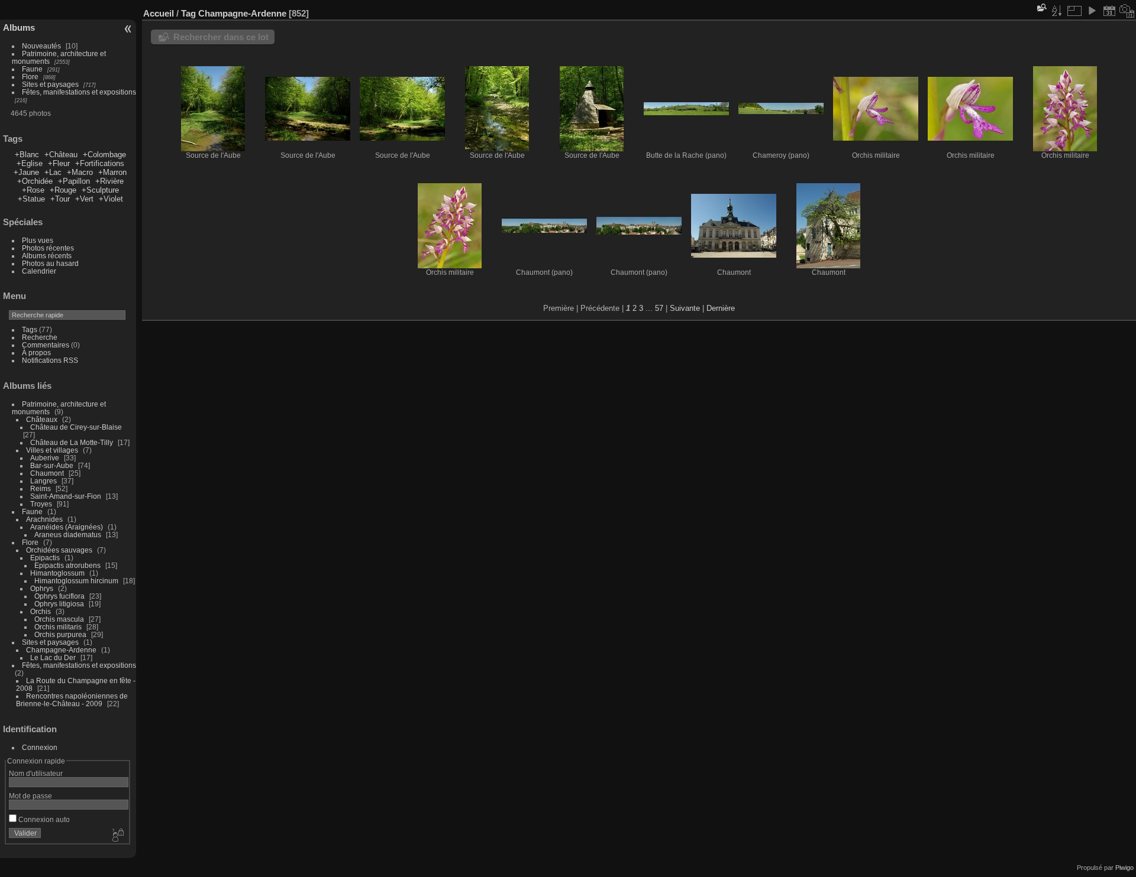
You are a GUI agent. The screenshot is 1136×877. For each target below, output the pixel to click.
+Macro (80, 172)
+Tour (60, 198)
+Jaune (26, 172)
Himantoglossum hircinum (76, 580)
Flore (30, 76)
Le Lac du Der (53, 657)
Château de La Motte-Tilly (71, 442)
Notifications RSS (50, 360)
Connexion (39, 747)
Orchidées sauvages (59, 550)
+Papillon (74, 181)
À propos (36, 352)
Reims (40, 488)
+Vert (84, 198)
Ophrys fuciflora (59, 596)
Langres (43, 481)
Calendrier (39, 271)
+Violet (111, 198)
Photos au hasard (50, 263)
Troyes (41, 504)
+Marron (112, 172)
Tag (188, 13)
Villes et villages (52, 450)
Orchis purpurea (60, 634)
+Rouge (63, 190)
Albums (19, 27)
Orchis (40, 611)
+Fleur (59, 163)
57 (659, 308)
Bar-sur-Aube (51, 465)
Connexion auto (43, 819)
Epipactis (45, 557)
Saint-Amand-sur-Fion (65, 496)
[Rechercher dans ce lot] (1040, 7)
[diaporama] (1091, 10)
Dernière (720, 308)
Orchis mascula (59, 619)
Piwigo (1124, 867)
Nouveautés (41, 46)
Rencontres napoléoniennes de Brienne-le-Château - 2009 (72, 699)
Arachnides (44, 519)
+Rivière (109, 181)
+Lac (53, 172)
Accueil (158, 13)
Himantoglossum (57, 573)
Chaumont (47, 473)
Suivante (685, 308)
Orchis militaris (58, 627)
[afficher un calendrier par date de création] (1127, 10)
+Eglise (30, 163)
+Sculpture (100, 190)
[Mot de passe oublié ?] (117, 835)
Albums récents (47, 255)
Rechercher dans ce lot (221, 37)
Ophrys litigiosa (59, 604)
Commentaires (45, 345)
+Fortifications (99, 163)
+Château (61, 154)
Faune (32, 69)
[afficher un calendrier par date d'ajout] (1109, 10)
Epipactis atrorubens (67, 565)
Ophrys (41, 588)
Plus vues (37, 240)
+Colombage (104, 154)
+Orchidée (35, 181)
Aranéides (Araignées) (66, 527)
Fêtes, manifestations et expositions (79, 92)
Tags (29, 329)
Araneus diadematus (67, 534)
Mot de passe (30, 796)
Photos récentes (48, 248)
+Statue (31, 198)
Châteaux (41, 419)
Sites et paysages (50, 84)
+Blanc (27, 154)
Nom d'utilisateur (36, 773)
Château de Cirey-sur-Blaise (76, 427)
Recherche (39, 337)
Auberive (44, 458)
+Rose (33, 190)
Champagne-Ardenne (61, 650)
